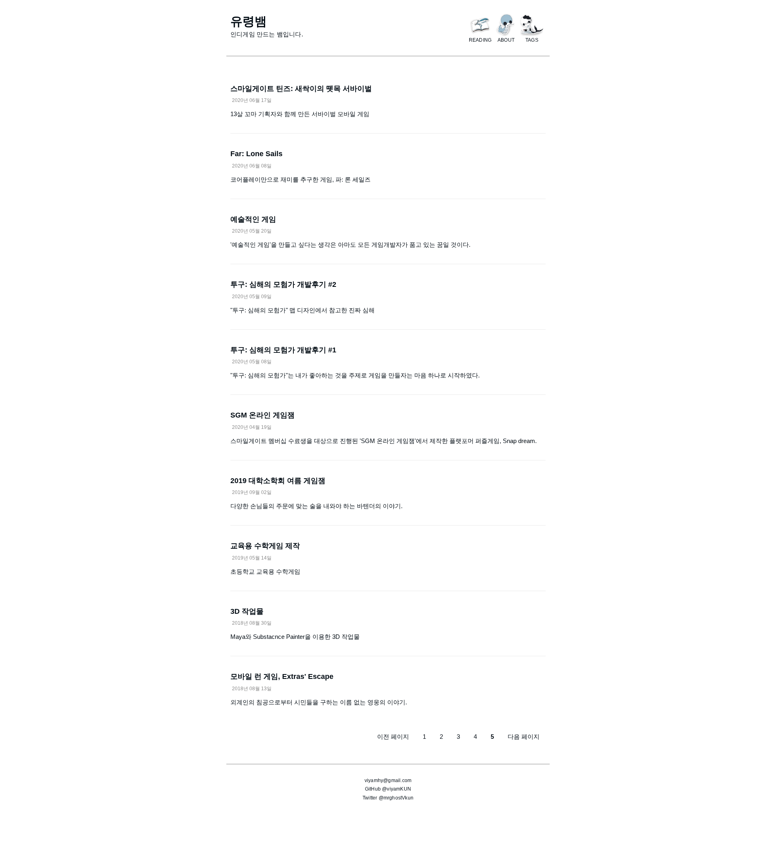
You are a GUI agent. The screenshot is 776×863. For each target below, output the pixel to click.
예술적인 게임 (253, 219)
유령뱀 (248, 21)
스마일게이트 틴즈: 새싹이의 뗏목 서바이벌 (301, 89)
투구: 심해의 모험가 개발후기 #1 (283, 350)
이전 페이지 (393, 736)
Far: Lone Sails (256, 154)
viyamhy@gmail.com (388, 780)
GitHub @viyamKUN (388, 789)
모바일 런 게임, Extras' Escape (281, 676)
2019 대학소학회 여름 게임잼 (277, 481)
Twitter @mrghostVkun (388, 798)
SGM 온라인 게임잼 (262, 415)
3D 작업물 (247, 611)
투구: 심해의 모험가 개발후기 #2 (283, 284)
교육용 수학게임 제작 (265, 546)
